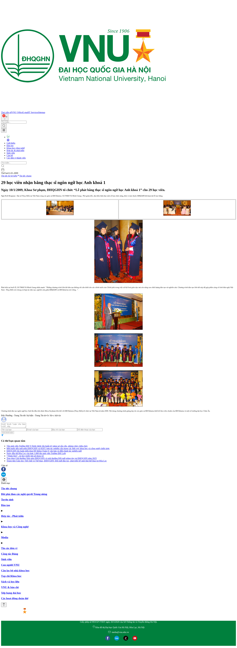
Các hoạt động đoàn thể (14, 598)
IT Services (33, 112)
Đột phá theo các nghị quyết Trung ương (24, 494)
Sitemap (41, 112)
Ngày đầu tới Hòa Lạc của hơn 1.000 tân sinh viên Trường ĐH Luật (36, 453)
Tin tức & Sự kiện (9, 176)
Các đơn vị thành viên (16, 158)
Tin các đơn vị (9, 548)
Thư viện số (6, 112)
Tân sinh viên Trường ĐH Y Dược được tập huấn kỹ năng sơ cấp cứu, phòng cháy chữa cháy (47, 446)
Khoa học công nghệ (16, 148)
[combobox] (4, 117)
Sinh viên (11, 153)
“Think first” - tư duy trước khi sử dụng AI (25, 456)
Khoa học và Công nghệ (15, 526)
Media (4, 537)
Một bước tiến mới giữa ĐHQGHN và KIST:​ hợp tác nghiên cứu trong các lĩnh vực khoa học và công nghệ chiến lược (58, 448)
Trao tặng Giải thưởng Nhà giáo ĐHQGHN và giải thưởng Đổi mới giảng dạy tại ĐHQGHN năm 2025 (52, 458)
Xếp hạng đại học (11, 592)
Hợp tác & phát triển (15, 150)
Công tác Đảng (9, 553)
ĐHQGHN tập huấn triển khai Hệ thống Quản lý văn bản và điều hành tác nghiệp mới (44, 451)
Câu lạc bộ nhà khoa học (15, 570)
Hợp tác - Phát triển (12, 516)
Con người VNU (10, 564)
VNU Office (17, 112)
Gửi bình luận (7, 433)
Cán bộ (10, 155)
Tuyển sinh (7, 499)
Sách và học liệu (10, 581)
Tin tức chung (25, 176)
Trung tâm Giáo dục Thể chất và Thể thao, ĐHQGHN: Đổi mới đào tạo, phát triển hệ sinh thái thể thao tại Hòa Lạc (57, 461)
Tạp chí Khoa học (11, 576)
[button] (118, 469)
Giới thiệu (11, 143)
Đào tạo (10, 145)
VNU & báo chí (10, 587)
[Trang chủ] (83, 110)
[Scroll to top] (4, 605)
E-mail (25, 112)
